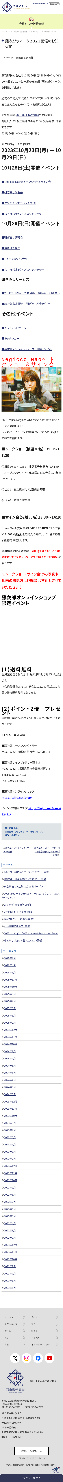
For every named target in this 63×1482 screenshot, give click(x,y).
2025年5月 (10, 1015)
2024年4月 (10, 1080)
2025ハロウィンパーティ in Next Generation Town (31, 933)
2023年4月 (10, 1144)
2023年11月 (10, 1108)
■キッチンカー (10, 338)
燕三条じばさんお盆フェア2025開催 (23, 940)
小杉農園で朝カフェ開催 (17, 926)
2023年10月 (10, 1116)
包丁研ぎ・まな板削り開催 (17, 904)
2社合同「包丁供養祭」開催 (18, 912)
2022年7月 (10, 1202)
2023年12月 (10, 1101)
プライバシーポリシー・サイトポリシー (30, 1458)
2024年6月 (10, 1065)
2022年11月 (10, 1173)
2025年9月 (10, 994)
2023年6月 (10, 1137)
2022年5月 (10, 1216)
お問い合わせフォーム (31, 1451)
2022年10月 (10, 1180)
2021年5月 (10, 1288)
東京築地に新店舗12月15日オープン (23, 886)
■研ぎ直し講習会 (12, 192)
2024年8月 (10, 1051)
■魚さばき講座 (11, 248)
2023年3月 (10, 1151)
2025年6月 (10, 1008)
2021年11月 (10, 1252)
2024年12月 (10, 1030)
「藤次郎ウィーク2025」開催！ (19, 919)
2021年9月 (10, 1266)
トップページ (6, 31)
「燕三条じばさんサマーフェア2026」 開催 (26, 872)
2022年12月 (10, 1166)
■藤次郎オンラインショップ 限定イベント (27, 349)
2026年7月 (10, 958)
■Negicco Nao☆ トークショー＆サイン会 (26, 182)
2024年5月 (10, 1073)
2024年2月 (10, 1094)
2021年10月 (10, 1259)
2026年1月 (10, 972)
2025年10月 (10, 987)
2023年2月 (10, 1158)
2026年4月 (10, 965)
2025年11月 (10, 979)
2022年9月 (10, 1187)
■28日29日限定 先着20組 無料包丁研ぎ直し (30, 293)
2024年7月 (10, 1058)
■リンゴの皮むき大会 (15, 259)
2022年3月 (10, 1230)
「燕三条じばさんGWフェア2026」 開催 (25, 879)
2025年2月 (10, 1022)
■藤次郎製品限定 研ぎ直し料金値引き (26, 304)
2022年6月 (10, 1209)
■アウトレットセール (14, 328)
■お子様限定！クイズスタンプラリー (23, 214)
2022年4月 (10, 1223)
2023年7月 (10, 1130)
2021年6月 (10, 1280)
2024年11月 (10, 1037)
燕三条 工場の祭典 (27, 115)
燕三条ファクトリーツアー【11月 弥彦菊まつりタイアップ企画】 (47, 852)
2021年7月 (10, 1273)
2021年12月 (10, 1245)
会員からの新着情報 (20, 31)
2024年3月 (10, 1087)
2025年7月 (10, 1001)
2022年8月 (10, 1194)
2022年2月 (10, 1237)
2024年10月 (10, 1044)
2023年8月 (10, 1123)
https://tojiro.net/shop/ (17, 797)
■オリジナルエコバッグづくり (19, 203)
